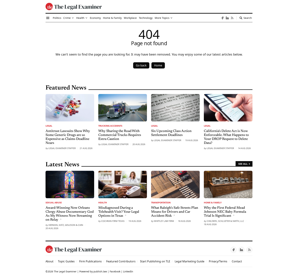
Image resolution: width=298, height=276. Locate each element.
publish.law (100, 271)
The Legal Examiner (65, 271)
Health (102, 202)
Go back (141, 65)
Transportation (161, 202)
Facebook (115, 271)
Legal (49, 125)
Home (158, 65)
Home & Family (213, 202)
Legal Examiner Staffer (62, 148)
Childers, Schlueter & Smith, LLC (225, 221)
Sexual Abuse (54, 202)
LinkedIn (128, 271)
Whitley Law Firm (164, 221)
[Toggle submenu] (72, 18)
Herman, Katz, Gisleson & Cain (65, 224)
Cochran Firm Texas (113, 221)
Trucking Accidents (110, 125)
